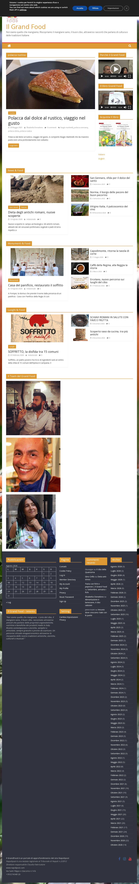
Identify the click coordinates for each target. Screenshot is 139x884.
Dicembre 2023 (117, 697)
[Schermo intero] (129, 76)
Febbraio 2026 (117, 592)
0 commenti (51, 127)
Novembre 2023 (118, 701)
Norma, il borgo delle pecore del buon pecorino (109, 193)
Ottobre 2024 (116, 653)
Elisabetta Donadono (35, 127)
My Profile (63, 588)
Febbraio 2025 (117, 636)
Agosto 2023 (116, 714)
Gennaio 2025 (117, 640)
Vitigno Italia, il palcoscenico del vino (109, 208)
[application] (115, 69)
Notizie (24, 207)
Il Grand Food (26, 26)
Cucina (12, 113)
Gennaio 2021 (117, 831)
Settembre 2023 (118, 710)
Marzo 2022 (116, 771)
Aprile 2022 (115, 766)
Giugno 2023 (116, 718)
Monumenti (14, 280)
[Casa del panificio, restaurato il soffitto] (37, 249)
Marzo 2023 (116, 727)
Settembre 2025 (118, 614)
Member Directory (67, 579)
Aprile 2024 (115, 679)
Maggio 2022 (116, 762)
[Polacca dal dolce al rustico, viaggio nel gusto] (50, 61)
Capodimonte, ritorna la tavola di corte (109, 252)
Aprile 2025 (115, 627)
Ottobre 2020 (116, 845)
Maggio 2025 (116, 623)
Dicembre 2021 (117, 784)
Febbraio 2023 (117, 731)
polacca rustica (26, 131)
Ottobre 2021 (116, 792)
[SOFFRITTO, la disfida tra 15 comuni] (37, 316)
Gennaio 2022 (117, 779)
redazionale (31, 219)
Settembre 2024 (118, 658)
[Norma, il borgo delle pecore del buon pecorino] (80, 191)
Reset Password (66, 597)
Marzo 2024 (116, 684)
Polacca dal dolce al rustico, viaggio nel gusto (46, 120)
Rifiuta (95, 8)
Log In (62, 575)
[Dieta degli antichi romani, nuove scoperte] (37, 176)
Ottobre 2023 (116, 705)
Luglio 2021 (116, 805)
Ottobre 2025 (116, 610)
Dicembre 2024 (117, 645)
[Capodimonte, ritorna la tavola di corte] (80, 249)
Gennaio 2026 (117, 597)
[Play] (102, 76)
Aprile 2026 (115, 584)
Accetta (80, 8)
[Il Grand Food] (9, 46)
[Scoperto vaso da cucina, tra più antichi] (80, 330)
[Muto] (125, 76)
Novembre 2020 (118, 840)
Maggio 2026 (116, 579)
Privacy (62, 592)
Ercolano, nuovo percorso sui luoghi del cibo (107, 281)
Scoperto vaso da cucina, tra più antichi (109, 333)
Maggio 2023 (116, 723)
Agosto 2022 (116, 758)
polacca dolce (13, 131)
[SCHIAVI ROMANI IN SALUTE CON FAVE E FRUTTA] (80, 316)
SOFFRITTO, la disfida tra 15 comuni (33, 351)
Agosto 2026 (116, 566)
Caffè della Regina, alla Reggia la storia (108, 266)
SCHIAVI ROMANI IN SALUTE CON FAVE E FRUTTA (109, 319)
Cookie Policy (65, 571)
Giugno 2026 (116, 575)
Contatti (63, 566)
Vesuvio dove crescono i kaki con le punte (96, 612)
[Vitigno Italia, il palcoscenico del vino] (80, 205)
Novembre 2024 (118, 649)
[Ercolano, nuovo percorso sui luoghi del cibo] (80, 278)
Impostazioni (113, 8)
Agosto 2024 (116, 662)
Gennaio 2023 (117, 736)
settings (23, 10)
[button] (115, 69)
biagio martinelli (67, 127)
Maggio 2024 (116, 675)
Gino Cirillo (89, 576)
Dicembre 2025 (117, 601)
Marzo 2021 (116, 823)
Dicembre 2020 (117, 836)
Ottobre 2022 (116, 749)
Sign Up (62, 601)
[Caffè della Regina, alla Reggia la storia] (80, 264)
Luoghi (12, 346)
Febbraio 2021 (117, 827)
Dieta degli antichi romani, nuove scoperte (31, 214)
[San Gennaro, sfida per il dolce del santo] (80, 176)
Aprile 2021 (115, 818)
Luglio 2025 (116, 618)
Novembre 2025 (118, 605)
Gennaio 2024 (117, 692)
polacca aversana (81, 127)
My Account (64, 584)
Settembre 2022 (118, 753)
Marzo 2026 (116, 588)
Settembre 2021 (118, 797)
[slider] (113, 76)
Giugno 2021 (116, 810)
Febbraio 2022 (117, 775)
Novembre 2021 (118, 788)
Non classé (14, 207)
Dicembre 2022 (117, 740)
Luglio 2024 (116, 666)
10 (9, 582)
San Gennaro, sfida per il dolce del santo (110, 179)
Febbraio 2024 (117, 688)
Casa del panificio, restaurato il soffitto (35, 285)
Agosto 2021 (116, 801)
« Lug (8, 602)
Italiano (101, 154)
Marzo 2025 (116, 631)
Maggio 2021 (116, 814)
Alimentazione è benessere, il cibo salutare (92, 602)
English (101, 158)
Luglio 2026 (116, 571)
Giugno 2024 (116, 671)
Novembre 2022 (118, 745)
